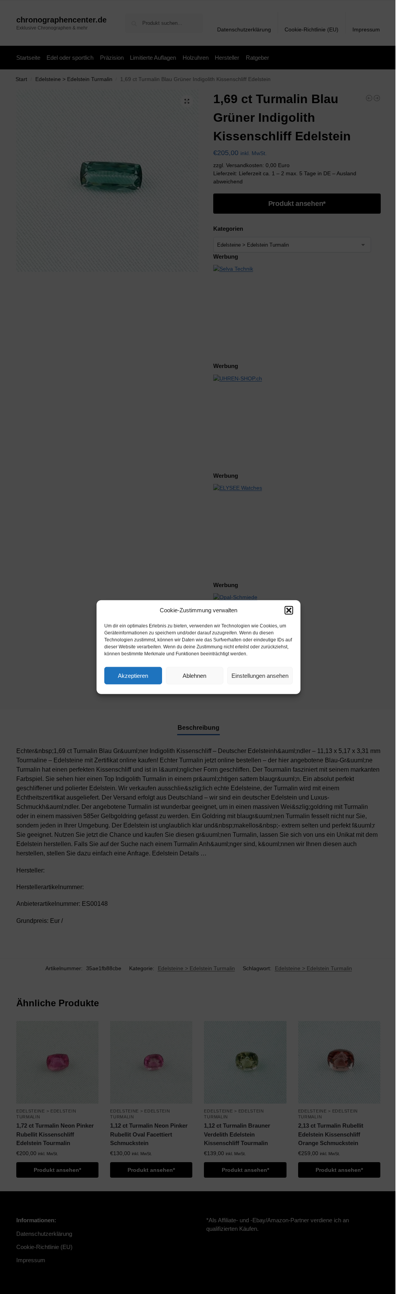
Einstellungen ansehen (259, 675)
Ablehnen (194, 675)
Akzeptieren (133, 675)
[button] (289, 610)
